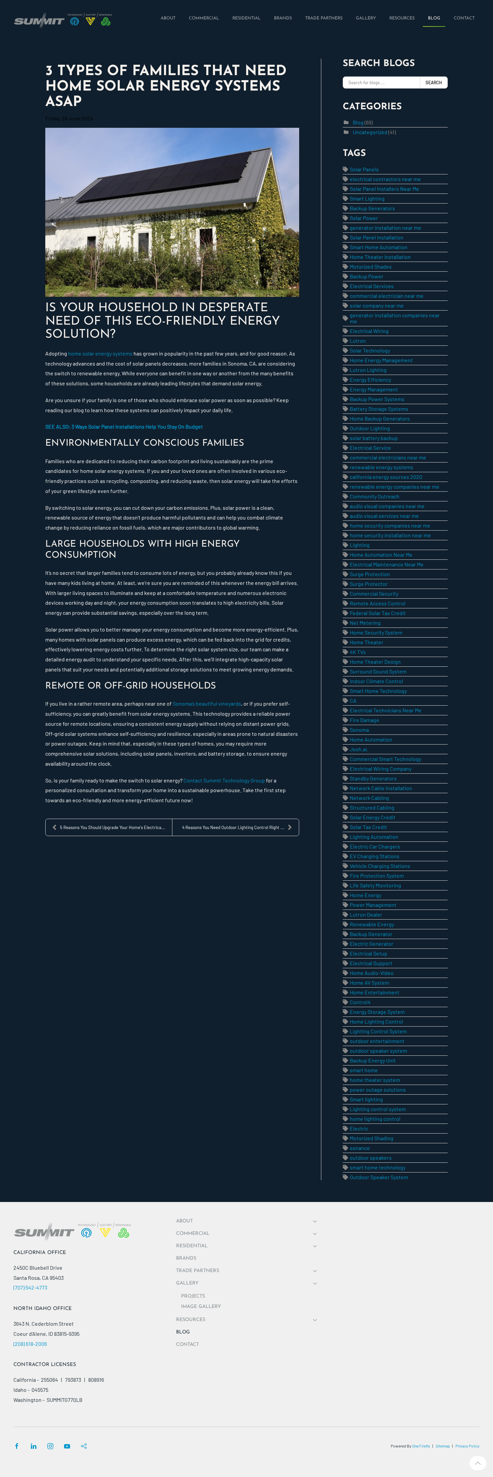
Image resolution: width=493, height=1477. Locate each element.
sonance (360, 1148)
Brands (186, 1258)
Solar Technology (370, 350)
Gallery (187, 1283)
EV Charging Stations (374, 856)
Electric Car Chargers (375, 846)
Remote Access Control (377, 603)
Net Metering (365, 622)
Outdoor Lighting (370, 428)
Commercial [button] (193, 1233)
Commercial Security (374, 593)
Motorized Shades (371, 266)
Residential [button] (192, 1246)
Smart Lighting (367, 198)
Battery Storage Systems (379, 408)
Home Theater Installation (380, 257)
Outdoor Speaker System (379, 1177)
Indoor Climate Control (376, 681)
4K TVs (358, 652)
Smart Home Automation (378, 247)
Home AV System (369, 982)
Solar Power (364, 218)
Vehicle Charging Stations (380, 866)
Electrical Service (370, 447)
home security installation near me (390, 535)
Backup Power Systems (377, 399)
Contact (187, 1344)
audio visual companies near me (387, 506)
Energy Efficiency (370, 379)
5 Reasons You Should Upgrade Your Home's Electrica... (112, 827)
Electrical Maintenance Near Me (387, 564)
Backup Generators (372, 208)
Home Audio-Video (372, 973)
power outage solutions (378, 1089)
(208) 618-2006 (30, 1344)
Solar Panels (364, 169)
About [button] (184, 1221)
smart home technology (377, 1167)
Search (434, 82)
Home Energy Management (381, 360)
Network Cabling (369, 798)
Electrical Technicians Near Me (386, 710)
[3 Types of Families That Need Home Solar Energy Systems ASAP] (172, 212)
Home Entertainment (374, 992)
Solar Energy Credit (372, 817)
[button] (478, 1463)
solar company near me (377, 305)
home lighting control (375, 1118)
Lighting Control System (378, 1031)
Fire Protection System (377, 875)
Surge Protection (370, 574)
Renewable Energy (372, 924)
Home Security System (376, 632)
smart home (364, 1070)
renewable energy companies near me (394, 486)
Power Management (373, 904)
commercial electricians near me (388, 457)
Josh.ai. (359, 749)
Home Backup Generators (380, 418)
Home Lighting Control (376, 1021)
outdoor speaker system (378, 1050)
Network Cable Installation (381, 788)
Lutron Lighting (368, 370)
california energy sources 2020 (386, 477)
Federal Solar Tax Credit (378, 613)
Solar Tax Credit (368, 827)
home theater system (375, 1080)
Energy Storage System (377, 1011)
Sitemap (443, 1445)
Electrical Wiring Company (381, 768)
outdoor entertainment (377, 1041)
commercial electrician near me (387, 295)
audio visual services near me (384, 515)
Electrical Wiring (369, 331)
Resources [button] (190, 1319)
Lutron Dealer (366, 914)
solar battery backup (374, 438)
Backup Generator (371, 934)
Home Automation (371, 739)
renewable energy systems (381, 467)
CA (353, 700)
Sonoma (359, 729)
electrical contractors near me (385, 179)
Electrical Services (372, 286)
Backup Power (366, 276)
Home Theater (366, 642)
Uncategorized (370, 132)
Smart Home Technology (378, 691)
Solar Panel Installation (376, 237)
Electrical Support (371, 963)
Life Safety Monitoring (375, 885)
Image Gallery (201, 1306)
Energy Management (374, 389)
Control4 (360, 1002)
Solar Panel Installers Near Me (384, 188)
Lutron (358, 340)
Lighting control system (378, 1109)
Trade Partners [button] (197, 1270)
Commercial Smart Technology (385, 759)
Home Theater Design (375, 661)
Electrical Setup (368, 953)
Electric (359, 1128)
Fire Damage (364, 720)
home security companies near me (390, 525)
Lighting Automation (374, 836)
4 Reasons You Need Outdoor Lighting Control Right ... (233, 827)
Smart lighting (366, 1099)
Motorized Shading (371, 1138)
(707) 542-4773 (30, 1287)
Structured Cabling (372, 807)
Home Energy (365, 895)
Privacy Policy (467, 1445)
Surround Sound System (378, 671)
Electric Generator (371, 943)
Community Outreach (374, 496)
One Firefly (421, 1445)
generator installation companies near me (395, 318)
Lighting (360, 545)
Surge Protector (369, 584)
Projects (193, 1296)
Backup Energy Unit (373, 1060)
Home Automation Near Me (381, 554)
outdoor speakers (371, 1157)
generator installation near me (385, 227)
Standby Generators (373, 778)
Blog (358, 122)
